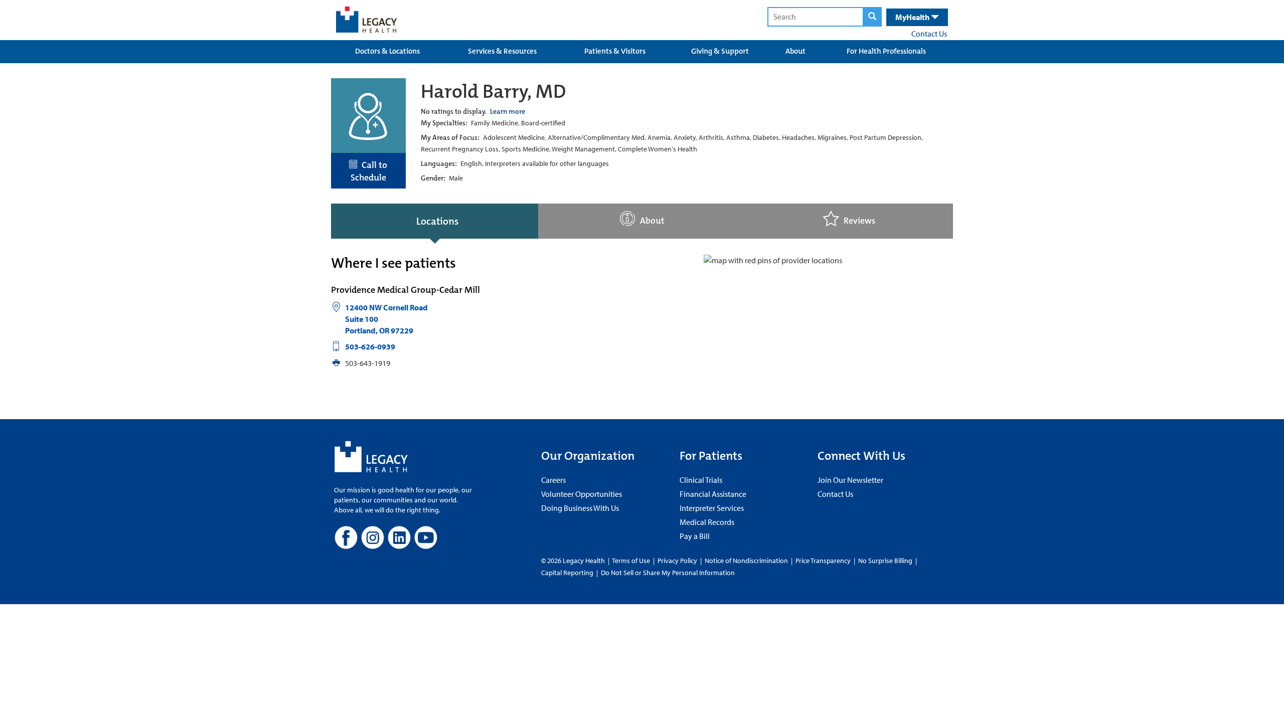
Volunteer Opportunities (581, 494)
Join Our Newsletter (850, 480)
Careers (553, 480)
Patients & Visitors (615, 51)
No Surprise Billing (885, 560)
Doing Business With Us (580, 508)
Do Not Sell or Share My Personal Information (668, 572)
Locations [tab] (437, 221)
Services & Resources (502, 51)
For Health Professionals (886, 51)
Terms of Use (632, 560)
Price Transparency (823, 560)
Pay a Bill (695, 536)
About (795, 51)
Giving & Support (720, 51)
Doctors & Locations (387, 51)
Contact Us (929, 34)
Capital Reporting (567, 572)
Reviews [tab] (859, 221)
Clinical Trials (701, 480)
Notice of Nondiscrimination (746, 560)
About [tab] (652, 221)
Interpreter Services (712, 508)
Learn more (507, 111)
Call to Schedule (369, 171)
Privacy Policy (677, 560)
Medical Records (707, 522)
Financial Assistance (713, 494)
